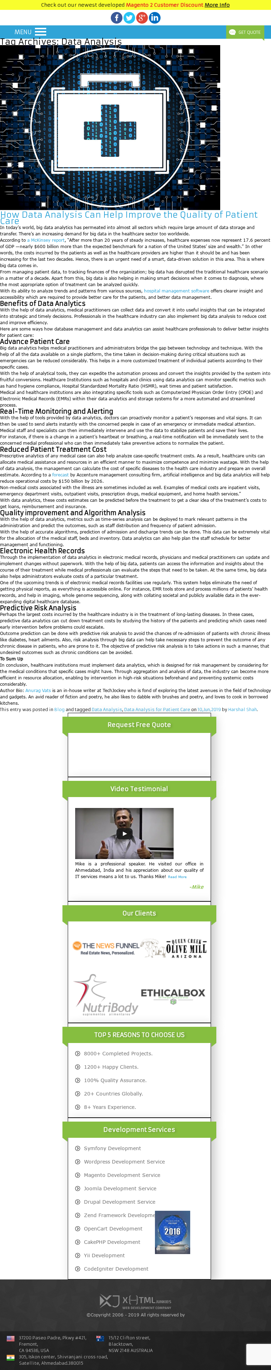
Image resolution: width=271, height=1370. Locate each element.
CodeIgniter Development (116, 1269)
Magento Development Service (122, 1175)
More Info (217, 5)
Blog (59, 709)
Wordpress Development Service (124, 1162)
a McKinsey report (46, 240)
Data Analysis (107, 709)
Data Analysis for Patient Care (157, 709)
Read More (177, 877)
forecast (60, 474)
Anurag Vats (38, 690)
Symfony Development (112, 1148)
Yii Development (104, 1255)
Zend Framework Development (122, 1215)
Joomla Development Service (120, 1188)
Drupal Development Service (119, 1202)
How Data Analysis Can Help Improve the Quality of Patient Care (129, 218)
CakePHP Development (112, 1242)
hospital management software (176, 291)
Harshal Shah (242, 709)
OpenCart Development (113, 1229)
